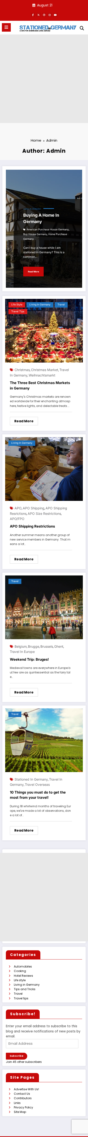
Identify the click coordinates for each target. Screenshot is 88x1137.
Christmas (22, 370)
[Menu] (6, 27)
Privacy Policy (23, 1107)
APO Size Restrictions (44, 513)
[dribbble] (44, 15)
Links (17, 1103)
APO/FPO (17, 519)
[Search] (82, 28)
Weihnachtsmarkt (42, 375)
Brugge (33, 646)
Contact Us (22, 1094)
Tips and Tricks (24, 989)
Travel (61, 304)
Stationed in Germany (31, 779)
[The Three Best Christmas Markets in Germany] (44, 331)
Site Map (20, 1112)
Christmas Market (44, 370)
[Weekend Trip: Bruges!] (44, 607)
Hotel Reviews (23, 976)
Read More (33, 271)
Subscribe (16, 1056)
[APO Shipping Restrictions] (44, 469)
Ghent (58, 646)
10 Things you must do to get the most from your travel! (38, 795)
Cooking (20, 971)
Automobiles (23, 966)
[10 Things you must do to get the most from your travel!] (44, 740)
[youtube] (55, 15)
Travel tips (17, 311)
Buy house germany (35, 234)
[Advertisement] (44, 78)
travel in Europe (22, 652)
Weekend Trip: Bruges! (29, 659)
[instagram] (50, 15)
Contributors (23, 1098)
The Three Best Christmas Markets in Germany (40, 385)
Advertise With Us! (26, 1089)
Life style (16, 304)
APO (18, 508)
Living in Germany (32, 209)
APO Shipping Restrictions (32, 526)
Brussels (46, 646)
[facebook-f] (33, 15)
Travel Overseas (37, 784)
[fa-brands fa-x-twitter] (38, 15)
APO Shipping (33, 508)
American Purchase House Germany (48, 229)
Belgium (21, 646)
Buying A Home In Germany (41, 218)
